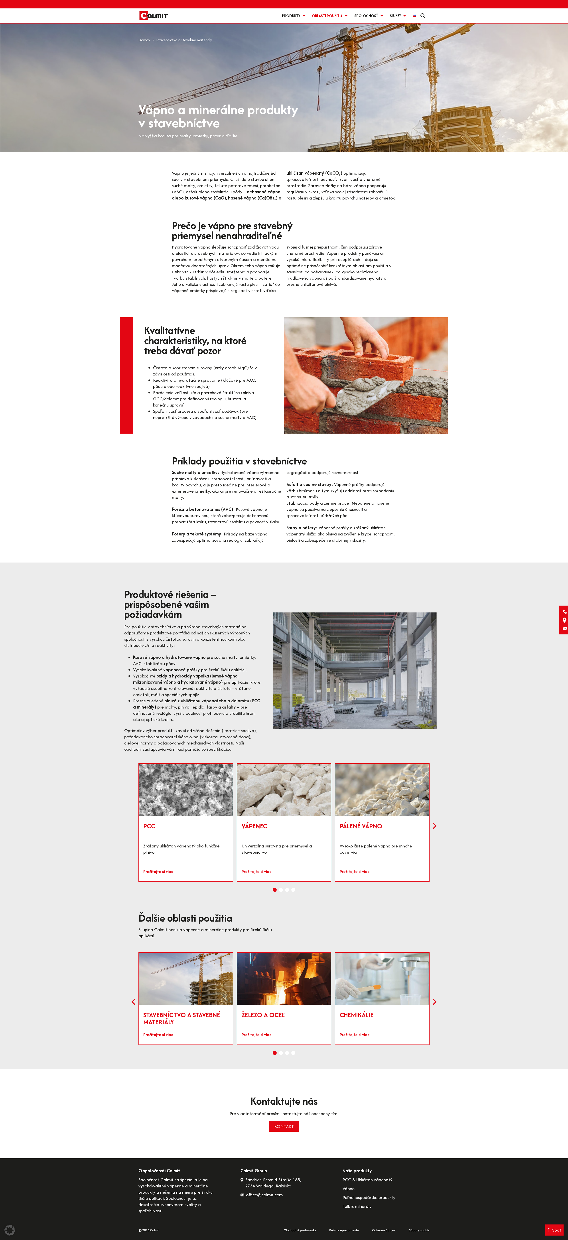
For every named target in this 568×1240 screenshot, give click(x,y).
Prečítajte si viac (158, 872)
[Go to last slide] (134, 1002)
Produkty (291, 15)
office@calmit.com (264, 1194)
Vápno (349, 1188)
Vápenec (254, 826)
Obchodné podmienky (300, 1230)
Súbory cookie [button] (419, 1230)
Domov (144, 40)
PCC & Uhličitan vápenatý (367, 1180)
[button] (10, 1230)
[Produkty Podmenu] (303, 15)
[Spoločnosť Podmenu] (381, 15)
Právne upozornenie (344, 1230)
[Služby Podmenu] (404, 15)
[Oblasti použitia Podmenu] (346, 15)
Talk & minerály (357, 1206)
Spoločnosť (366, 15)
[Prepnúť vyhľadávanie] (423, 15)
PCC (149, 826)
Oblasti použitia (327, 15)
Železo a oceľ (263, 1015)
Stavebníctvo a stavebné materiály (181, 1018)
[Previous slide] (134, 826)
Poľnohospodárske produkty (369, 1197)
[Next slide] (434, 826)
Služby (395, 15)
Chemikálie (356, 1015)
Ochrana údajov (384, 1230)
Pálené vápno (361, 826)
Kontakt (284, 1126)
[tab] (275, 890)
